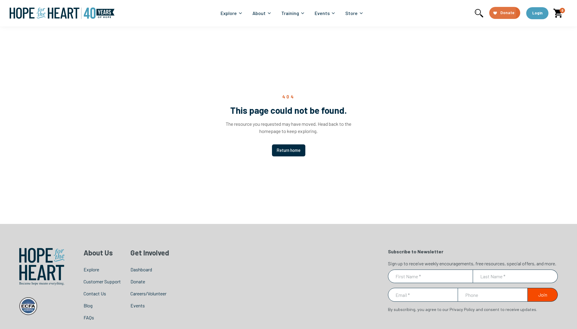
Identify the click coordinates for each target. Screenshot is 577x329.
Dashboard (141, 269)
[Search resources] (479, 13)
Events (137, 305)
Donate (137, 281)
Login (537, 13)
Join (542, 294)
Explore (91, 269)
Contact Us (95, 293)
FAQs (89, 317)
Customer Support (102, 281)
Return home (289, 150)
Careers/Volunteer (148, 293)
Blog (88, 305)
